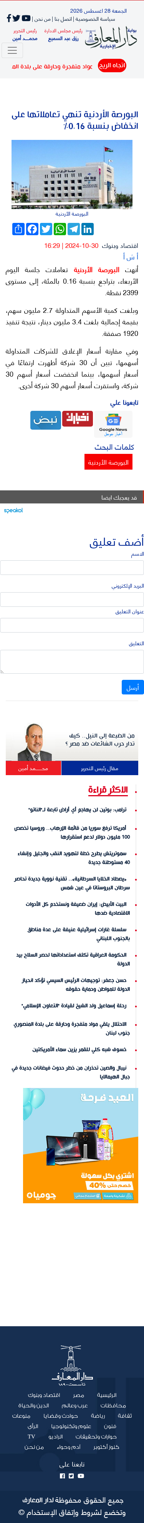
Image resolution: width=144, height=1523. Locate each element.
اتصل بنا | (62, 18)
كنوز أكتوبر (106, 1447)
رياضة (98, 1416)
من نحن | (41, 18)
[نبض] (45, 419)
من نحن (34, 1447)
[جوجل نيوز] (113, 423)
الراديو (55, 1437)
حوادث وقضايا (60, 1416)
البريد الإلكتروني (128, 585)
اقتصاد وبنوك (120, 245)
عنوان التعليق (130, 611)
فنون (110, 1426)
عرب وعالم (75, 1406)
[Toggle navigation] (12, 50)
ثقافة (125, 1416)
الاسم (137, 553)
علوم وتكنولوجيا (71, 1426)
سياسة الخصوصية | (94, 18)
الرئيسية (103, 1395)
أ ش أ (130, 256)
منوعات (21, 1416)
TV (31, 1437)
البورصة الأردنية (93, 269)
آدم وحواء (68, 1447)
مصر (78, 1395)
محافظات (113, 1406)
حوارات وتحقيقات (96, 1437)
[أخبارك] (77, 417)
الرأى (33, 1426)
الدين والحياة (33, 1406)
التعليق (136, 643)
